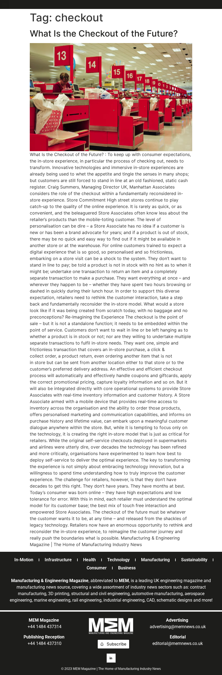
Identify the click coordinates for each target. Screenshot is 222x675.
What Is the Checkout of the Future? (104, 33)
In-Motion (23, 559)
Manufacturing (155, 559)
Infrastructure (58, 559)
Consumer (97, 567)
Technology (118, 559)
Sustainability (194, 559)
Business (127, 567)
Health (89, 559)
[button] (4, 4)
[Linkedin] (111, 658)
